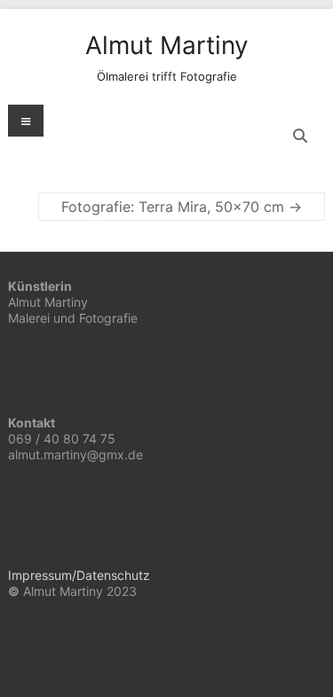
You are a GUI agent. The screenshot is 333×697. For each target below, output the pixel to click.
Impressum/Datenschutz (79, 575)
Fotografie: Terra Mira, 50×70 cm (181, 206)
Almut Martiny (167, 45)
